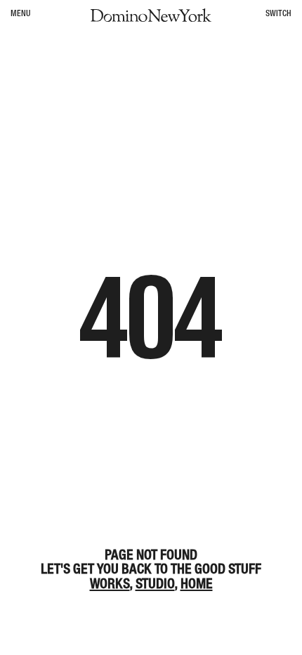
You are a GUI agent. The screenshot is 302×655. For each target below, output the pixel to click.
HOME (196, 583)
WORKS (110, 583)
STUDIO (155, 583)
